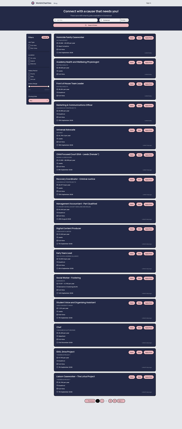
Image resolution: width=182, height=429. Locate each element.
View (139, 38)
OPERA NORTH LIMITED (63, 231)
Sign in (148, 3)
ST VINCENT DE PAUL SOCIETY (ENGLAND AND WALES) (73, 207)
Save (131, 38)
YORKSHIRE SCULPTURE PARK (65, 330)
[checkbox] (29, 45)
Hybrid (33, 61)
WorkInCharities (43, 3)
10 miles (123, 20)
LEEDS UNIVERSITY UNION (64, 305)
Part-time (34, 48)
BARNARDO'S (60, 281)
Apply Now (148, 38)
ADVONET (59, 133)
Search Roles (92, 25)
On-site (33, 58)
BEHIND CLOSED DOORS (64, 157)
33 (115, 401)
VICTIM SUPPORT (62, 40)
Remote (33, 64)
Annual (33, 79)
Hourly (33, 74)
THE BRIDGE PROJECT (63, 355)
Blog (55, 3)
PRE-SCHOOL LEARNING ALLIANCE (67, 256)
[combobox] (39, 101)
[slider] (29, 86)
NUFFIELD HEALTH (62, 65)
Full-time (33, 45)
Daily (32, 76)
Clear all (45, 37)
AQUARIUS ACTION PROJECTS (66, 108)
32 (110, 401)
